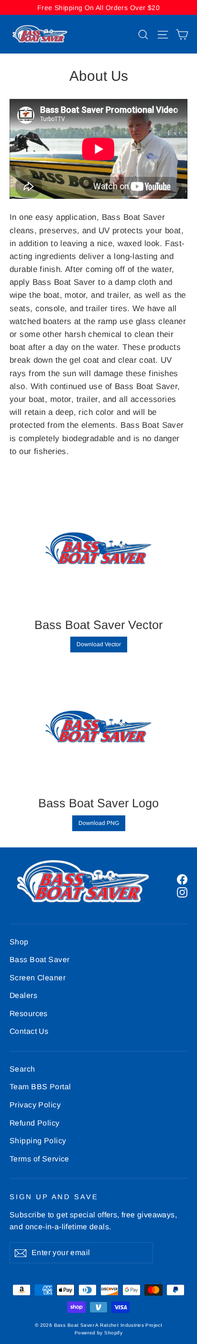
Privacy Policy (35, 1105)
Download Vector (99, 644)
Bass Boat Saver (39, 959)
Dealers (23, 995)
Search (22, 1069)
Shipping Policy (38, 1141)
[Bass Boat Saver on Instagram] (182, 892)
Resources (29, 1013)
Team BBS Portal (40, 1087)
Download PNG (98, 823)
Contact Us (29, 1031)
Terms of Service (39, 1159)
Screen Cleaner (38, 978)
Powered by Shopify (99, 1332)
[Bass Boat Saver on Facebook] (182, 878)
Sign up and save (54, 1197)
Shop (19, 942)
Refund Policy (35, 1123)
